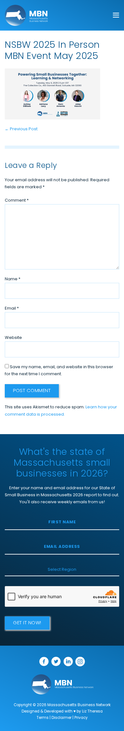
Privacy (81, 718)
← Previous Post (21, 129)
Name (12, 279)
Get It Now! (27, 623)
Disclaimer (62, 718)
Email (12, 308)
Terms (43, 718)
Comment (17, 200)
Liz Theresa (92, 711)
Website (13, 338)
